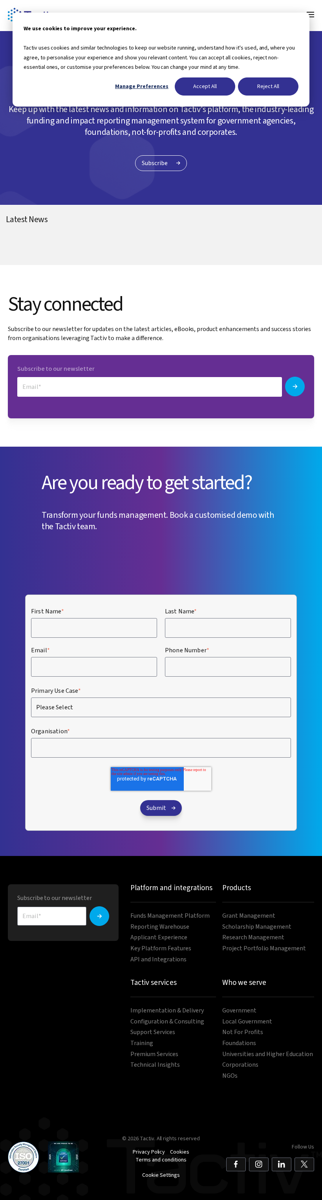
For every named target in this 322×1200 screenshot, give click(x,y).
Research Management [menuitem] (253, 937)
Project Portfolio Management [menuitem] (264, 948)
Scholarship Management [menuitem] (256, 927)
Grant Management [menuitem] (248, 916)
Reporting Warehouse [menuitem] (159, 927)
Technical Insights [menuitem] (155, 1065)
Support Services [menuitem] (152, 1032)
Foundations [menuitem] (239, 1043)
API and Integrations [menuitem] (158, 959)
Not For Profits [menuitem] (242, 1032)
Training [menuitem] (141, 1043)
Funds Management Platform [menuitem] (170, 916)
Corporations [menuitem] (240, 1065)
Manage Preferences (141, 86)
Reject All (268, 86)
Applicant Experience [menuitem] (158, 937)
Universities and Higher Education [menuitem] (267, 1054)
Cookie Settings (160, 1175)
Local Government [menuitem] (247, 1022)
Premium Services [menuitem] (154, 1054)
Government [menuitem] (239, 1011)
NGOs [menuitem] (230, 1076)
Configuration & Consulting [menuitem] (167, 1022)
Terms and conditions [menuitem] (160, 1160)
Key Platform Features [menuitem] (160, 948)
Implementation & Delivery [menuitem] (167, 1011)
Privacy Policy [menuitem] (149, 1152)
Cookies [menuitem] (179, 1152)
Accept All (205, 86)
